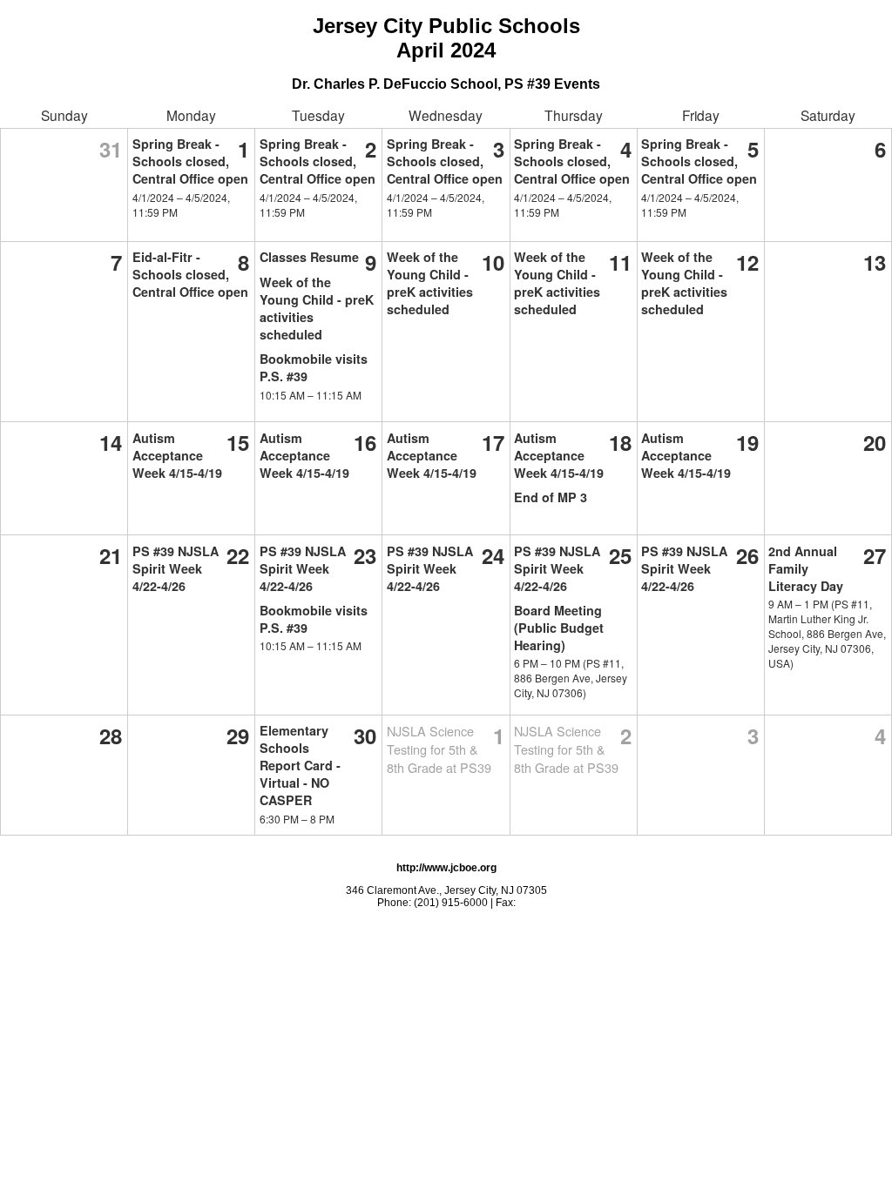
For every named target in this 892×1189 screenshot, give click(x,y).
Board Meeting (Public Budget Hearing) (559, 627)
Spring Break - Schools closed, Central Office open (190, 161)
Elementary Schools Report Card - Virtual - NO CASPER (300, 765)
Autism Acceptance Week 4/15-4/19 (177, 455)
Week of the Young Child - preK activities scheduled (430, 283)
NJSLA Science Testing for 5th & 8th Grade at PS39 (439, 749)
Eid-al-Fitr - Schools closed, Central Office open (190, 274)
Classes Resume (309, 256)
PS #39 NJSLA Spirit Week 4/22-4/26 (175, 568)
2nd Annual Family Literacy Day (805, 568)
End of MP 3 (550, 497)
